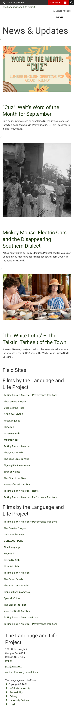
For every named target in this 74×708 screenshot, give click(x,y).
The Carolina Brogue (15, 401)
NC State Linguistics (61, 10)
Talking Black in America (17, 446)
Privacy (14, 696)
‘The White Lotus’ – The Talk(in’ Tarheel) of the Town (34, 339)
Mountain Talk (11, 439)
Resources (55, 2)
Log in (13, 704)
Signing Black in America (17, 465)
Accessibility (16, 692)
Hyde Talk (9, 427)
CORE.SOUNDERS (13, 414)
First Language (12, 420)
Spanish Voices (12, 471)
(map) (8, 660)
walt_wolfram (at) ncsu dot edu (22, 672)
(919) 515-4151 (13, 666)
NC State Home (15, 2)
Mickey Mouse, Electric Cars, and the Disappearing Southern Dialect (35, 239)
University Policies (19, 700)
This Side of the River (15, 478)
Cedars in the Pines (14, 407)
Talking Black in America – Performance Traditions (30, 395)
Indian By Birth (12, 433)
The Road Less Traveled (16, 458)
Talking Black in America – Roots (21, 490)
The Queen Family (13, 452)
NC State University (20, 688)
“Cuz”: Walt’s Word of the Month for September (31, 110)
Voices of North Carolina (17, 484)
